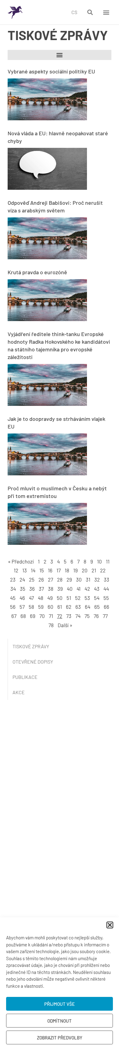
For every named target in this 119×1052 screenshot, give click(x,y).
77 (105, 616)
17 (58, 570)
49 (50, 598)
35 (22, 589)
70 (42, 616)
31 (88, 579)
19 (75, 570)
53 (87, 598)
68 (23, 616)
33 (106, 579)
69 (32, 616)
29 (69, 579)
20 (85, 570)
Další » (65, 625)
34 (13, 589)
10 (99, 561)
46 (22, 598)
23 (13, 579)
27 (50, 579)
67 (13, 616)
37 (41, 589)
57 (22, 607)
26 (41, 579)
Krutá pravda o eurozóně (37, 272)
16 (50, 570)
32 (97, 579)
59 (41, 607)
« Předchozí (21, 561)
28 (60, 579)
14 (33, 570)
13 (24, 570)
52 (78, 598)
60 (50, 607)
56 (13, 607)
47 (31, 598)
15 (41, 570)
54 (96, 598)
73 (68, 616)
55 (106, 598)
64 (87, 607)
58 (31, 607)
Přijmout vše (59, 1004)
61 (59, 607)
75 (87, 616)
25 (31, 579)
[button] (110, 925)
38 (50, 589)
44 (106, 589)
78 (51, 625)
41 (79, 589)
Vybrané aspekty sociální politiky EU (51, 71)
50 (60, 598)
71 (51, 616)
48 (40, 598)
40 (70, 589)
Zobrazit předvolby (59, 1037)
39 (60, 589)
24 (22, 579)
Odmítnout (59, 1021)
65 (97, 607)
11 (108, 561)
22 (103, 570)
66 (106, 607)
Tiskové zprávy (31, 646)
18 (67, 570)
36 (32, 589)
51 (69, 598)
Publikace (25, 677)
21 (94, 570)
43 (96, 589)
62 (68, 607)
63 (78, 607)
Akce (19, 692)
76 (96, 616)
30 (79, 579)
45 (13, 598)
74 (78, 616)
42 (87, 589)
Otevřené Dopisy (33, 662)
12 (16, 570)
